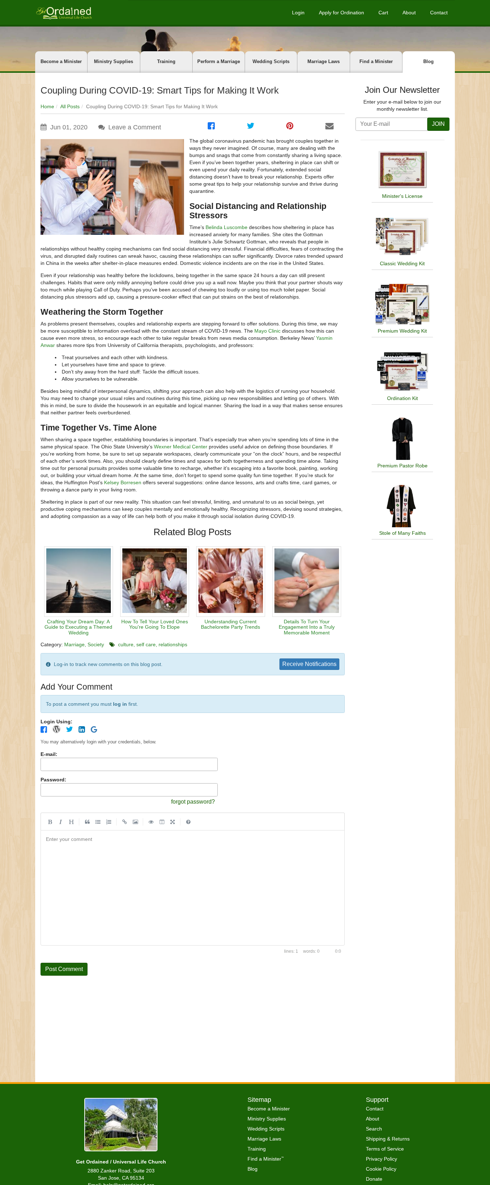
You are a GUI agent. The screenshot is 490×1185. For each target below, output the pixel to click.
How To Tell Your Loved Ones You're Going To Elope (154, 624)
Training (166, 61)
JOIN (438, 124)
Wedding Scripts (271, 61)
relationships (173, 644)
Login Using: (56, 721)
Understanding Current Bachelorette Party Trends (230, 624)
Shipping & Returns (388, 1139)
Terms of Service (385, 1149)
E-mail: (49, 754)
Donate (374, 1179)
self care (146, 644)
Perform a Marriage (218, 61)
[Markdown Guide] (188, 821)
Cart (383, 12)
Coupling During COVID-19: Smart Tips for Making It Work (160, 90)
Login (298, 12)
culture (125, 644)
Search (374, 1129)
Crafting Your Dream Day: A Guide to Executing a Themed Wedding (78, 627)
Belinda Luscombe (227, 227)
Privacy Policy (381, 1159)
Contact (439, 12)
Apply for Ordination (341, 12)
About (409, 12)
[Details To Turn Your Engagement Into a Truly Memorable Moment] (306, 581)
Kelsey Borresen (122, 482)
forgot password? (193, 802)
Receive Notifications (309, 664)
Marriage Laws (323, 61)
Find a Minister (376, 61)
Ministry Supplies (113, 61)
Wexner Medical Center (180, 446)
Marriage (74, 644)
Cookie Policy (381, 1169)
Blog (428, 61)
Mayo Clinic (267, 331)
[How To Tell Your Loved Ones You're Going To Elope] (154, 581)
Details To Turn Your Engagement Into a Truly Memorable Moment (307, 627)
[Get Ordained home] (63, 12)
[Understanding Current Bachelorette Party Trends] (230, 581)
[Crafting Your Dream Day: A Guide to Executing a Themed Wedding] (78, 581)
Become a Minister (61, 61)
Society (96, 644)
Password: (53, 779)
